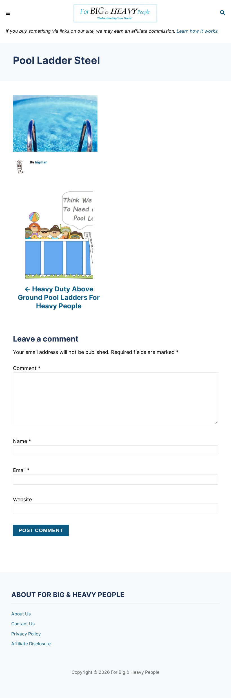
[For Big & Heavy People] (115, 13)
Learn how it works (197, 31)
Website (22, 499)
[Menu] (8, 13)
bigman (41, 162)
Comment (27, 368)
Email (21, 470)
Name (22, 441)
